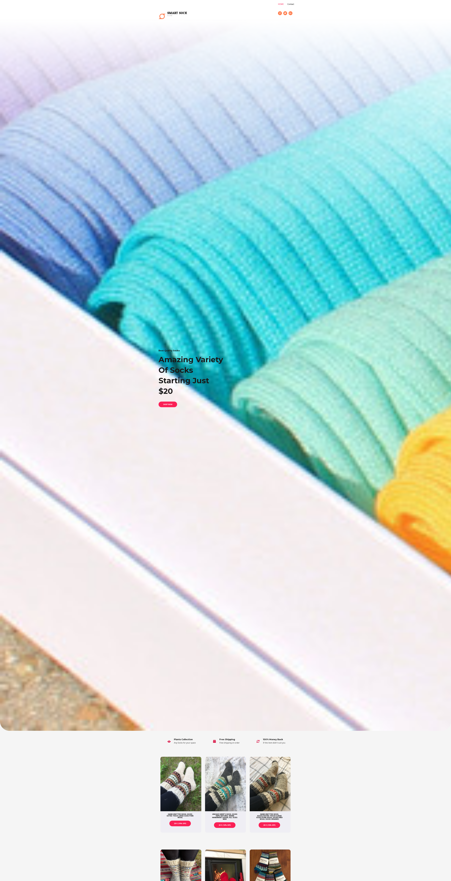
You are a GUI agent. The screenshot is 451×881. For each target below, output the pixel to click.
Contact (290, 4)
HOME (281, 4)
